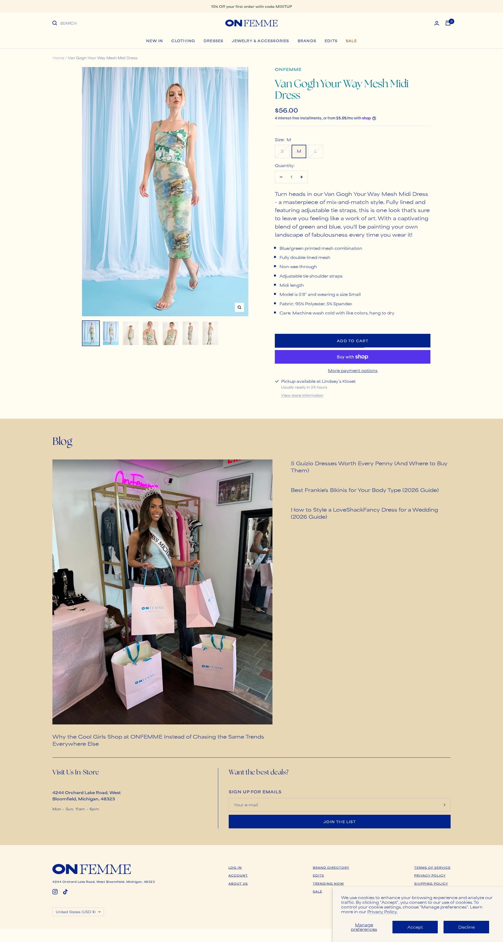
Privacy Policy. (382, 911)
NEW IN (154, 40)
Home (58, 57)
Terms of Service (432, 867)
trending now (328, 883)
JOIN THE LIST (340, 821)
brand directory (331, 867)
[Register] (444, 805)
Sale (351, 40)
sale (317, 891)
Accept (415, 927)
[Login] (436, 23)
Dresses (213, 40)
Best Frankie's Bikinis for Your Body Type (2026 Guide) (365, 490)
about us (238, 883)
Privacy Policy (430, 875)
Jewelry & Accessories (260, 40)
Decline (466, 927)
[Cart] (448, 23)
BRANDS (307, 40)
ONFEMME (288, 69)
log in (235, 867)
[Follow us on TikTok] (65, 891)
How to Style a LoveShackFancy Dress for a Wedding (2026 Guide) (364, 513)
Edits (331, 40)
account (238, 875)
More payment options (353, 370)
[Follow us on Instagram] (55, 891)
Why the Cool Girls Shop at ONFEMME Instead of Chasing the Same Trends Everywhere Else (158, 740)
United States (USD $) (76, 911)
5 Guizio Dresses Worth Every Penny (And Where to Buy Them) (369, 466)
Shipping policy (431, 883)
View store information (302, 395)
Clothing (183, 40)
